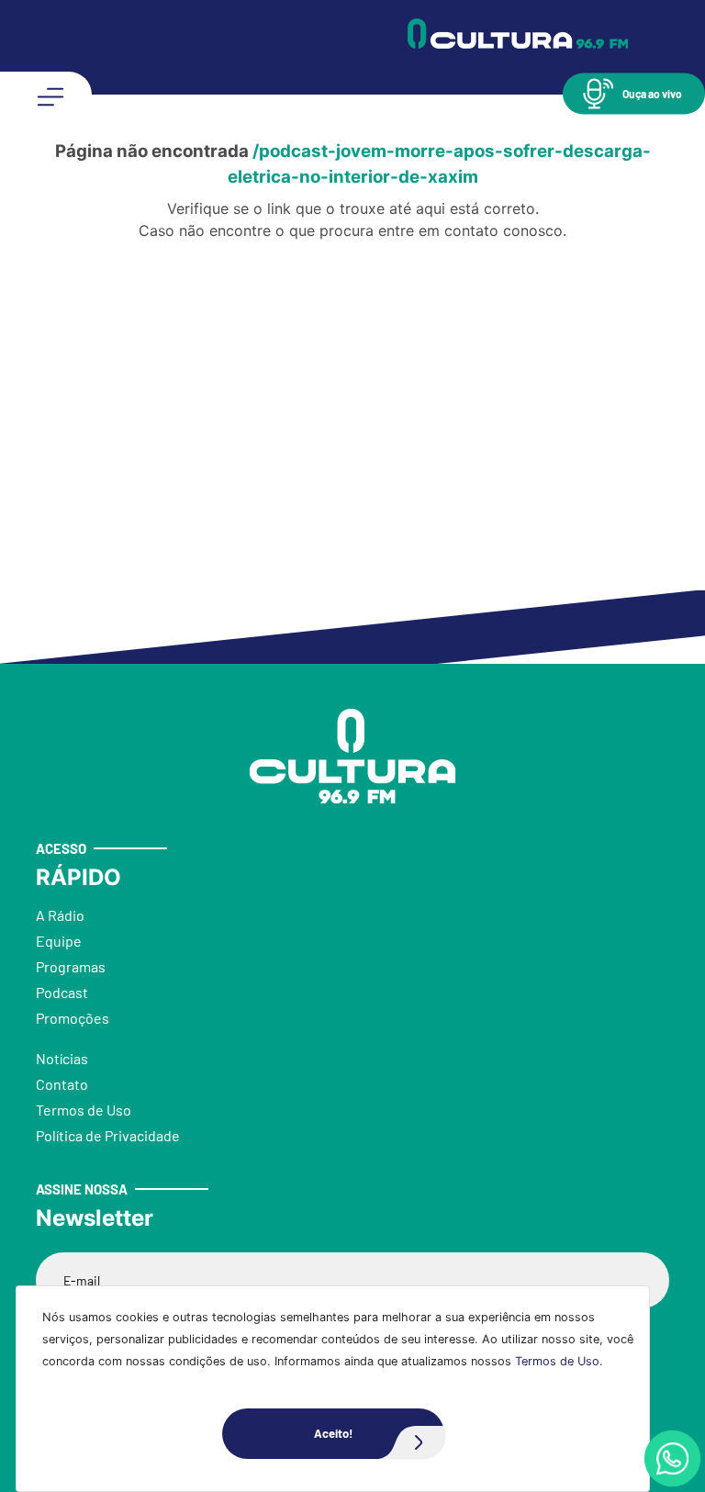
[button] (634, 93)
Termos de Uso (557, 1361)
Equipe (59, 940)
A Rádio (60, 915)
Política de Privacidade (108, 1135)
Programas (71, 966)
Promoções (72, 1017)
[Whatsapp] (672, 1458)
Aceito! (333, 1433)
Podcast (62, 992)
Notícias (62, 1058)
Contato (62, 1084)
